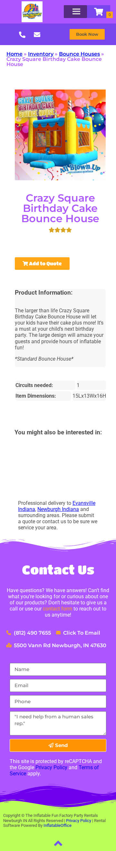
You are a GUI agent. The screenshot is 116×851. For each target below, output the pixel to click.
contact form (57, 609)
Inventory (40, 54)
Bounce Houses (79, 54)
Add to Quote (45, 263)
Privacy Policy (51, 767)
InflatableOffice (58, 825)
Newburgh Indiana (58, 509)
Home (14, 54)
